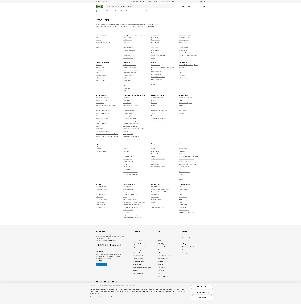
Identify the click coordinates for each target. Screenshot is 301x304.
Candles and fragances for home (187, 164)
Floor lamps (126, 97)
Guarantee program (138, 258)
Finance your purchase (188, 252)
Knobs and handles (128, 210)
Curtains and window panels (186, 97)
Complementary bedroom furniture (188, 52)
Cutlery (153, 156)
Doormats (98, 148)
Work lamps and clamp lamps (130, 118)
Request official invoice (138, 244)
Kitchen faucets (127, 88)
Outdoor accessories (101, 207)
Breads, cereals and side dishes (159, 191)
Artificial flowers (183, 161)
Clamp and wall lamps (129, 110)
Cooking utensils (127, 159)
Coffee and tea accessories (158, 166)
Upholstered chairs (184, 78)
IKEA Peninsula (161, 267)
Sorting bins (126, 212)
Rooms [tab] (110, 11)
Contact (174, 1)
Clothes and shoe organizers (130, 199)
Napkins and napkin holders (158, 159)
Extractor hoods (183, 197)
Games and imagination (102, 123)
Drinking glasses (155, 151)
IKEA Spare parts (137, 264)
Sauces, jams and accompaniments (160, 189)
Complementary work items (158, 55)
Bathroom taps (127, 78)
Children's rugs (99, 116)
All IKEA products (161, 241)
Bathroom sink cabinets (129, 65)
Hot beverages (155, 197)
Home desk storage (156, 42)
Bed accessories (100, 78)
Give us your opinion (138, 273)
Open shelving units (128, 47)
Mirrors (181, 179)
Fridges (181, 199)
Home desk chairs (155, 40)
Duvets (153, 105)
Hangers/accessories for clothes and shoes (134, 202)
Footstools (98, 47)
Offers (159, 250)
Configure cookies (201, 292)
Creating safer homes (163, 258)
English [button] (201, 1)
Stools (180, 72)
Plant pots (181, 146)
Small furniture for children (102, 131)
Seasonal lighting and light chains (131, 136)
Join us (159, 238)
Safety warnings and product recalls (142, 267)
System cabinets (127, 37)
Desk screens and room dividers (159, 52)
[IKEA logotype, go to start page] (99, 6)
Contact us (135, 235)
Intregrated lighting (128, 134)
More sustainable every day (164, 255)
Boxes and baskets (128, 186)
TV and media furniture (129, 55)
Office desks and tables (157, 45)
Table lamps (126, 100)
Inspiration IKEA (161, 247)
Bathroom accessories (129, 75)
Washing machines (184, 210)
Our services (185, 235)
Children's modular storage (102, 97)
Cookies (153, 202)
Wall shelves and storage (129, 50)
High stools (182, 75)
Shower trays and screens (130, 83)
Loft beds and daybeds (101, 75)
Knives (125, 164)
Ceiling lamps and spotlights (130, 105)
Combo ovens (182, 191)
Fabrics (181, 105)
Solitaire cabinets (127, 40)
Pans (124, 148)
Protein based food (156, 186)
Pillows (153, 108)
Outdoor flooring (100, 202)
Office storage (155, 50)
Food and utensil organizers (130, 174)
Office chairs (154, 47)
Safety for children (100, 139)
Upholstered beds (100, 80)
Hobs (180, 194)
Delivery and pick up (187, 238)
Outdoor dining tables (101, 186)
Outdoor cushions (100, 204)
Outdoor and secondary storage (104, 191)
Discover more (99, 260)
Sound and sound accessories (131, 123)
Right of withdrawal (138, 255)
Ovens (180, 186)
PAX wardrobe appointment (165, 1)
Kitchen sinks (126, 90)
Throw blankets (183, 110)
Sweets (153, 204)
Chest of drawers (183, 47)
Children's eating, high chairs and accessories (107, 136)
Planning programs (187, 250)
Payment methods (137, 241)
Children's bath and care (102, 118)
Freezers (181, 202)
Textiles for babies (100, 108)
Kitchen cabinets (155, 65)
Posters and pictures (184, 172)
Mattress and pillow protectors (159, 110)
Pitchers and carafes (156, 154)
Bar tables (181, 67)
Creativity (98, 126)
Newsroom (160, 264)
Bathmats (153, 116)
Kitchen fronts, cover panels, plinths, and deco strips (163, 68)
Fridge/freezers (183, 204)
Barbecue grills (99, 197)
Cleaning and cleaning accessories (132, 217)
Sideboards (126, 42)
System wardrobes (184, 37)
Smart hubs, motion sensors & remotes (133, 128)
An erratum (136, 270)
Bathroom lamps (127, 113)
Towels (153, 113)
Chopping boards (127, 166)
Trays (152, 161)
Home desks (154, 37)
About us (159, 235)
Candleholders (182, 154)
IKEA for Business (140, 1)
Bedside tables (183, 50)
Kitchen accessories (128, 161)
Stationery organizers (128, 189)
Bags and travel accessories (130, 207)
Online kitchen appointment (151, 1)
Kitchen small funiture (156, 82)
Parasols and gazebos (101, 199)
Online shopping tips (138, 250)
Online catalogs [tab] (119, 11)
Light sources (126, 131)
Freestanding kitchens (156, 79)
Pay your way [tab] (160, 11)
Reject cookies (202, 297)
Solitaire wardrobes (184, 42)
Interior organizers (184, 40)
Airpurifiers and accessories (130, 126)
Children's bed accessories (102, 113)
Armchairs (98, 45)
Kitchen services (186, 241)
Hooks (125, 197)
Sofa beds (98, 40)
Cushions (181, 108)
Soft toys (98, 121)
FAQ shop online (137, 252)
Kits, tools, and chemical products (132, 215)
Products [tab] (101, 11)
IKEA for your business (163, 252)
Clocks (180, 174)
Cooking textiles (127, 156)
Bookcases (126, 45)
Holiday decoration (184, 166)
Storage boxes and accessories (131, 191)
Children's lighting (127, 116)
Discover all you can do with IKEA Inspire (106, 240)
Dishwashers (182, 207)
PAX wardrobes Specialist (188, 247)
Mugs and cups (155, 164)
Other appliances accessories (186, 215)
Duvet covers (154, 100)
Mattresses (99, 65)
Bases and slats (100, 70)
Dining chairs (182, 70)
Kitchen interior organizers (158, 77)
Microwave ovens (183, 189)
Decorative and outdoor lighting (131, 139)
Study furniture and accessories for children (107, 134)
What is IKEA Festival (162, 276)
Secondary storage (128, 58)
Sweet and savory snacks (157, 207)
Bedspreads (154, 103)
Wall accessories (183, 177)
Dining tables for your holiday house (188, 65)
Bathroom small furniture (129, 67)
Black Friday (160, 270)
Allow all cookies (202, 287)
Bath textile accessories (157, 121)
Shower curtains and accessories (159, 118)
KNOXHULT (154, 84)
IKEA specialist (186, 244)
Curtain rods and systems (185, 103)
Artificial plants (183, 148)
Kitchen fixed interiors (156, 71)
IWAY (158, 273)
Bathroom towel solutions (130, 72)
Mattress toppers (100, 67)
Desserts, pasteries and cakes (159, 199)
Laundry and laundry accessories (131, 204)
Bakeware (126, 154)
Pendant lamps (127, 103)
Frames (181, 169)
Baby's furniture (100, 103)
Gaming (153, 58)
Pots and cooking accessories (131, 146)
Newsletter (160, 261)
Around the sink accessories (130, 70)
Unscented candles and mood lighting (188, 156)
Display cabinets (127, 52)
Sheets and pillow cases (157, 97)
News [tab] (127, 11)
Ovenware (126, 151)
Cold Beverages (155, 194)
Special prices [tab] (150, 11)
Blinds (180, 100)
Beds (97, 72)
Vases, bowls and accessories (186, 159)
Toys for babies (99, 128)
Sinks (124, 85)
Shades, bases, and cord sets (130, 108)
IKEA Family (132, 1)
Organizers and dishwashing (130, 172)
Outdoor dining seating (101, 194)
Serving (153, 148)
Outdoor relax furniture (101, 189)
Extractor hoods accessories (186, 212)
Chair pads (181, 113)
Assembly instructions (138, 261)
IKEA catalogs (161, 244)
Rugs (97, 146)
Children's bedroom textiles (103, 110)
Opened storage (183, 45)
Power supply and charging (130, 121)
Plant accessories (183, 151)
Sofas (97, 37)
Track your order (137, 238)
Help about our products (139, 247)
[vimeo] (109, 281)
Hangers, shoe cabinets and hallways (188, 55)
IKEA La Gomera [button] (101, 1)
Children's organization (101, 100)
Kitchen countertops (156, 74)
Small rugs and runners (101, 151)
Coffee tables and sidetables (103, 42)
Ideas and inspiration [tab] (138, 11)
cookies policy (112, 297)
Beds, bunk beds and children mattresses (106, 105)
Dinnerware (154, 146)
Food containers (127, 169)
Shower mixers (127, 80)
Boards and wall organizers (130, 194)
